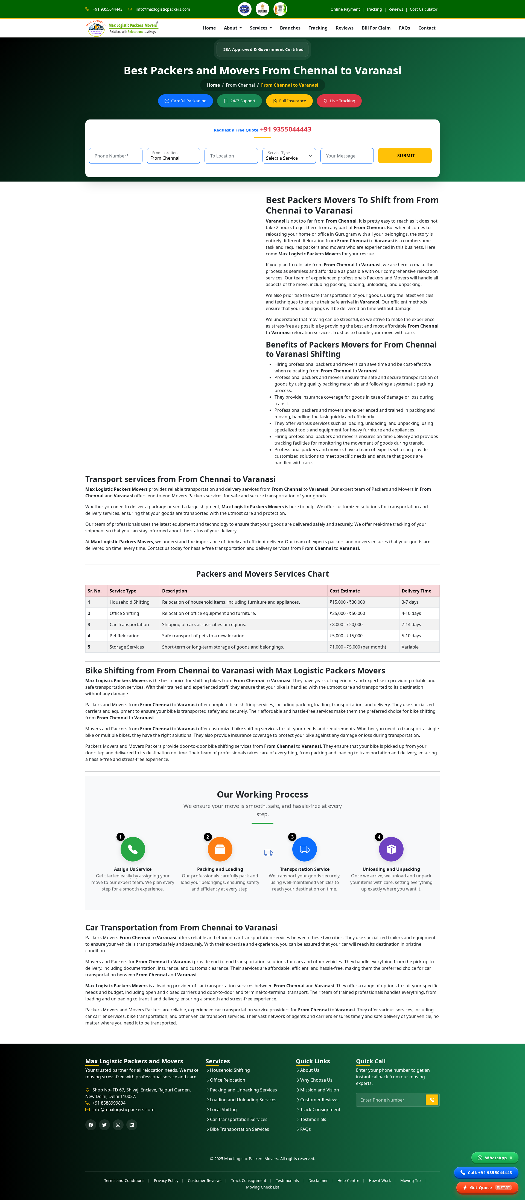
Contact (427, 28)
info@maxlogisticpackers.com (162, 9)
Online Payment (346, 9)
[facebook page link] (90, 1124)
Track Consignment (320, 1109)
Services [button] (259, 28)
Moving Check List (262, 1187)
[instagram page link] (118, 1124)
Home (209, 28)
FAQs (404, 28)
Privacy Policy (166, 1181)
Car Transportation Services (238, 1119)
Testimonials (313, 1119)
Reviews (395, 9)
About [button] (231, 28)
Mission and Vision (319, 1090)
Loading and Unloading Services (243, 1100)
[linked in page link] (131, 1124)
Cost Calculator (424, 9)
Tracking (374, 9)
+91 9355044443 (107, 9)
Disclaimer (318, 1181)
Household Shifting (230, 1070)
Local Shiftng (223, 1109)
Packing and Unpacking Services (243, 1090)
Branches (290, 28)
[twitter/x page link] (104, 1124)
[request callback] (432, 1099)
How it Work (380, 1181)
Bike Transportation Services (239, 1129)
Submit (406, 156)
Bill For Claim (376, 28)
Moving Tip (410, 1181)
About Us (309, 1070)
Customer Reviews (319, 1100)
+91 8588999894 (109, 1103)
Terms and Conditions (124, 1181)
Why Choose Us (316, 1080)
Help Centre (348, 1181)
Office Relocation (227, 1080)
